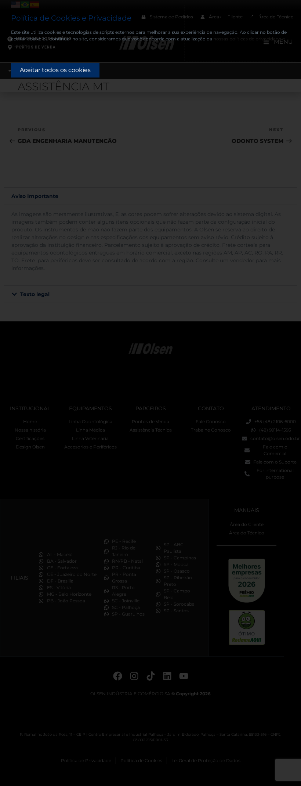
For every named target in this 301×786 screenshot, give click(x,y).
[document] (150, 393)
